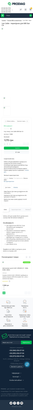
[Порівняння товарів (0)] (21, 9)
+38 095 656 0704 (6, 12)
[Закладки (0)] (25, 9)
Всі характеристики (9, 181)
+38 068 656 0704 (6, 8)
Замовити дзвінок (16, 367)
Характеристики (16, 209)
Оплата (15, 187)
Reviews (28, 209)
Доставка (8, 187)
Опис (5, 209)
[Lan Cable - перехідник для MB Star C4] (6, 101)
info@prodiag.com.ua (16, 363)
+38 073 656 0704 (6, 10)
